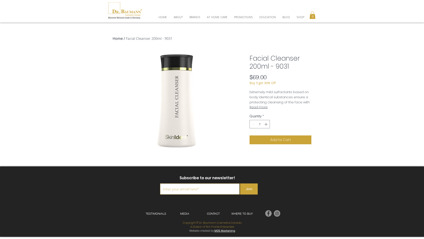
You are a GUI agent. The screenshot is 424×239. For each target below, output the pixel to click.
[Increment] (266, 124)
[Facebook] (268, 213)
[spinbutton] (259, 124)
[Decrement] (253, 124)
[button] (313, 6)
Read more (259, 107)
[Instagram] (277, 213)
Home (118, 38)
